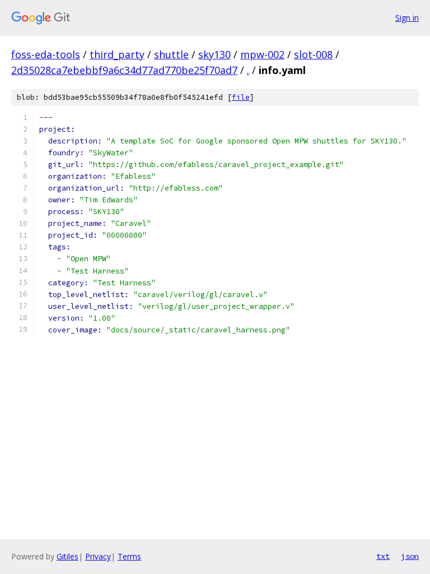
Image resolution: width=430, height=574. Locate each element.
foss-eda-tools (45, 54)
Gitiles (67, 556)
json (410, 556)
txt (383, 556)
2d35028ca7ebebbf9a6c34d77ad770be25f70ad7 (124, 70)
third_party (117, 54)
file (241, 97)
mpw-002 (262, 54)
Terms (129, 556)
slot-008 (313, 54)
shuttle (171, 54)
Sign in (407, 17)
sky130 (214, 54)
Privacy (98, 556)
